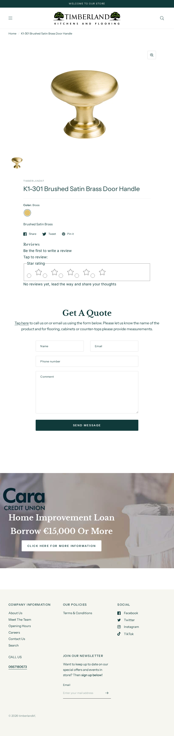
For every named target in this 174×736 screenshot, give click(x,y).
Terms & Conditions (77, 613)
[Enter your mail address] (106, 693)
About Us (15, 613)
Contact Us (16, 639)
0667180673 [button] (17, 667)
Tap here (22, 323)
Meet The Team (19, 620)
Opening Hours (19, 626)
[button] (62, 545)
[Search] (162, 18)
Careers (14, 632)
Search (13, 645)
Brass (27, 213)
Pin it (70, 234)
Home (12, 33)
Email (66, 684)
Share (32, 234)
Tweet (52, 234)
